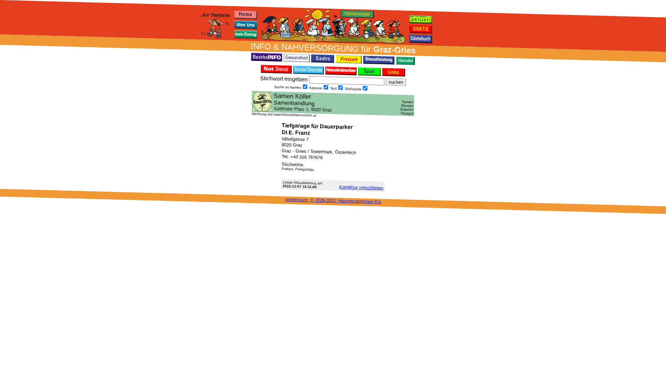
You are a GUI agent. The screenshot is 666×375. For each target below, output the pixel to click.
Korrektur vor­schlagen (361, 187)
